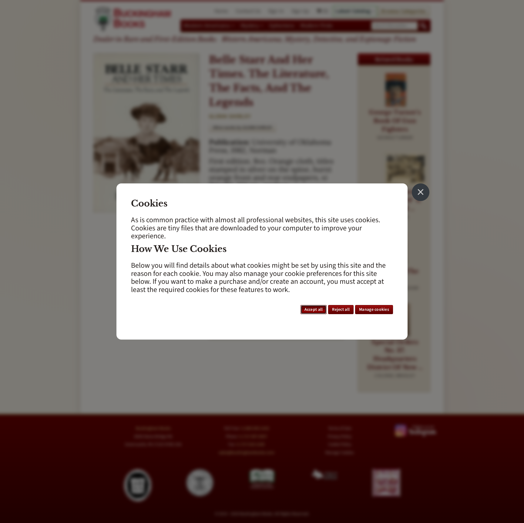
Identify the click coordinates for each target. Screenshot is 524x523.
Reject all (341, 310)
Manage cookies (374, 310)
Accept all (313, 310)
